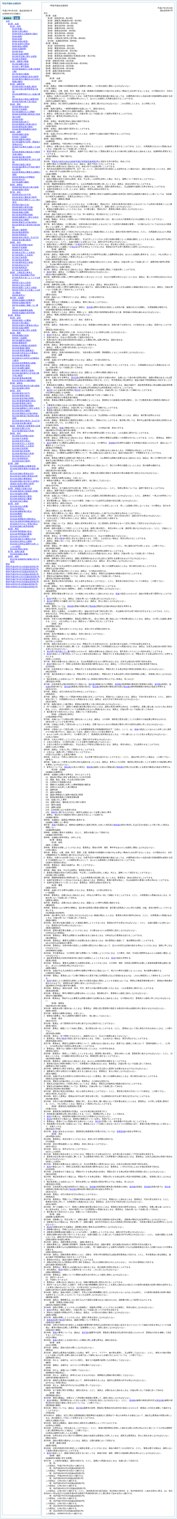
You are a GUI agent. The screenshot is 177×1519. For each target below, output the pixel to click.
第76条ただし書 (62, 651)
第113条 (160, 1400)
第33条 (127, 687)
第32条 (95, 687)
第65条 (117, 825)
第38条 (112, 443)
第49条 (132, 1400)
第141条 (74, 377)
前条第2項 (51, 1320)
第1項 (74, 247)
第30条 (147, 1187)
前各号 (54, 812)
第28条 (118, 684)
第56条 (70, 606)
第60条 (93, 606)
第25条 (90, 307)
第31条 (67, 687)
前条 (61, 428)
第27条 (91, 684)
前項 (49, 151)
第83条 (120, 767)
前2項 (49, 390)
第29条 (158, 684)
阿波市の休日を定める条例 (75, 161)
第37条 (85, 1332)
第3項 (61, 1320)
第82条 (90, 767)
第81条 (67, 767)
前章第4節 (121, 1131)
